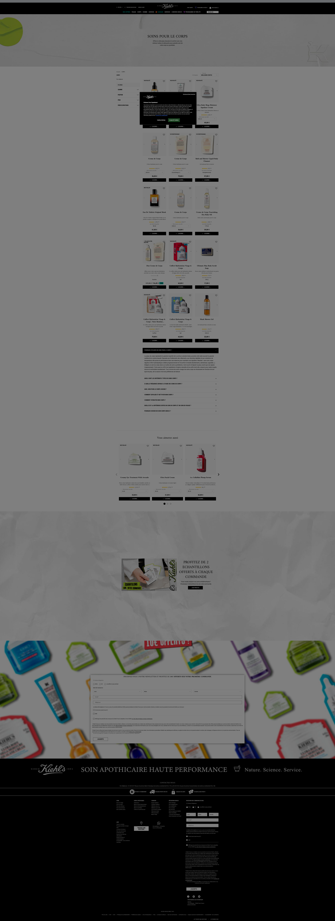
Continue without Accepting (189, 94)
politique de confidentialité (161, 115)
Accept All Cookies (173, 120)
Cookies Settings (161, 120)
